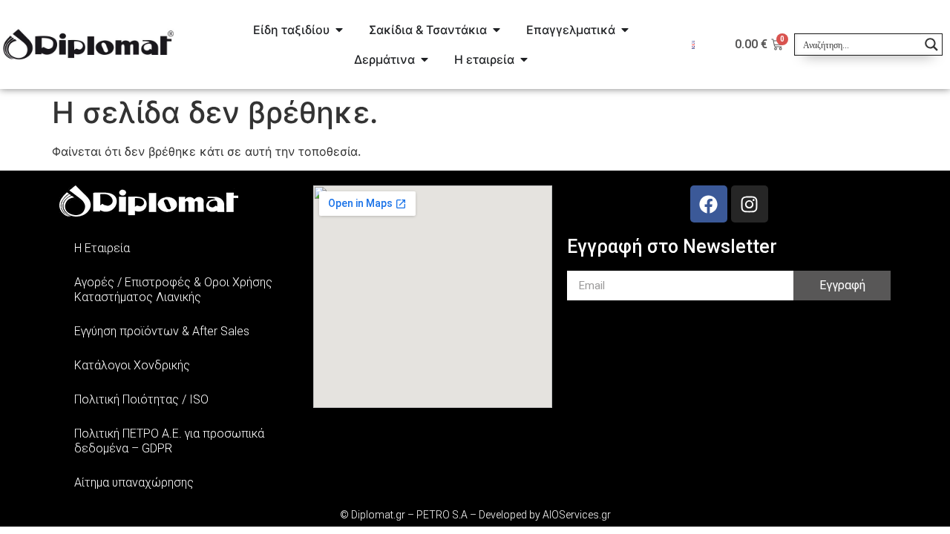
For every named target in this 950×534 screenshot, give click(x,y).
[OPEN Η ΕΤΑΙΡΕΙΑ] (524, 59)
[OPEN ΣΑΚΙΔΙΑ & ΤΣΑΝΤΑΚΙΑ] (496, 30)
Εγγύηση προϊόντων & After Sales (161, 331)
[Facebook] (708, 203)
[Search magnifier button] (931, 44)
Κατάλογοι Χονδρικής (132, 365)
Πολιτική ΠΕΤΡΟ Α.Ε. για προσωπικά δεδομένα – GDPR (169, 440)
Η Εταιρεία (102, 248)
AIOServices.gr (577, 515)
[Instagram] (749, 203)
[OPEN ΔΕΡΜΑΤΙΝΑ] (424, 59)
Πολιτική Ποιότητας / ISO (141, 399)
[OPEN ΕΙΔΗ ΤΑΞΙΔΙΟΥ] (339, 30)
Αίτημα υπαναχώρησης (134, 482)
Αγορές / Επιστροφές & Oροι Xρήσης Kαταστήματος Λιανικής (173, 289)
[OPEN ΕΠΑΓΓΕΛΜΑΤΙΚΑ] (625, 30)
